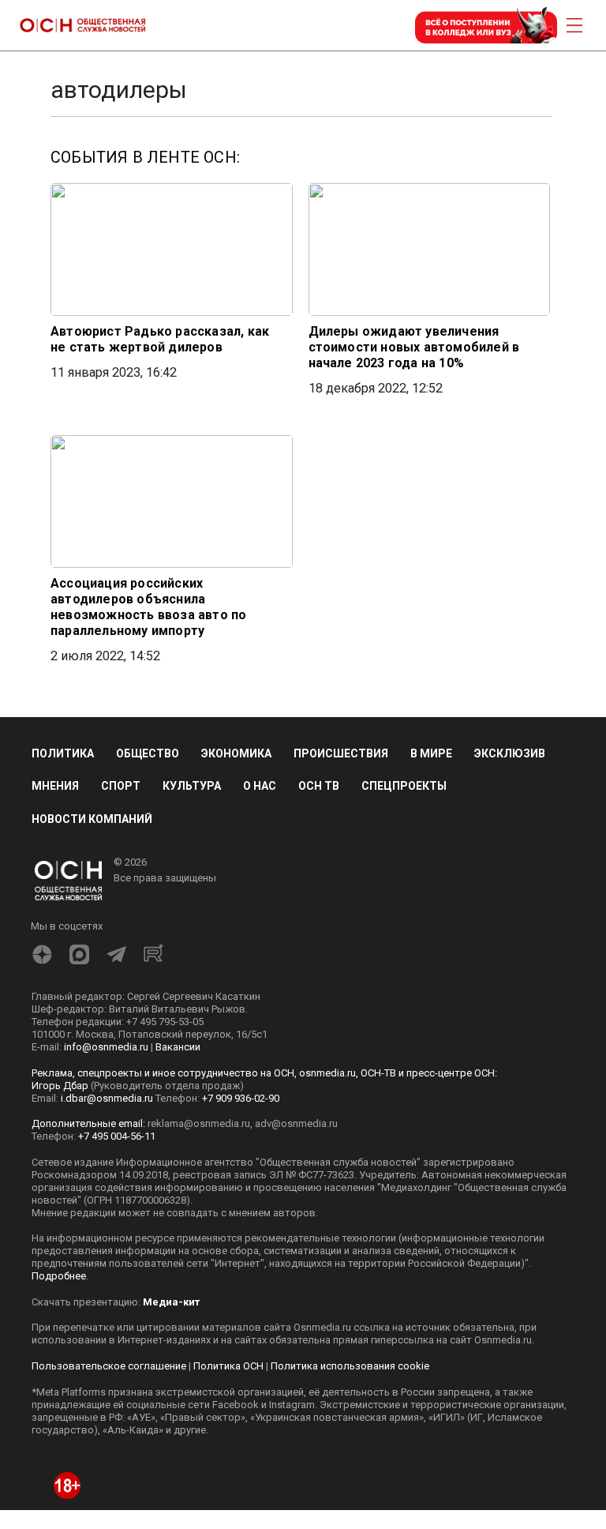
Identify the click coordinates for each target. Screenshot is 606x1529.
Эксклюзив (509, 753)
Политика (63, 753)
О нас (259, 786)
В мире (431, 753)
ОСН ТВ (318, 786)
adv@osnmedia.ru (296, 1123)
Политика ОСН (228, 1366)
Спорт (120, 786)
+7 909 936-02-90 (240, 1098)
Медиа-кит (171, 1302)
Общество (147, 753)
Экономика (236, 753)
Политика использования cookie (350, 1366)
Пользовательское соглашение (109, 1366)
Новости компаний (92, 819)
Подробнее (59, 1276)
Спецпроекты (404, 786)
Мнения (55, 786)
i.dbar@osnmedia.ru (107, 1098)
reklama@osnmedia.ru (199, 1123)
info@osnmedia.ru (106, 1047)
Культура (192, 786)
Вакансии (177, 1047)
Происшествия (341, 753)
